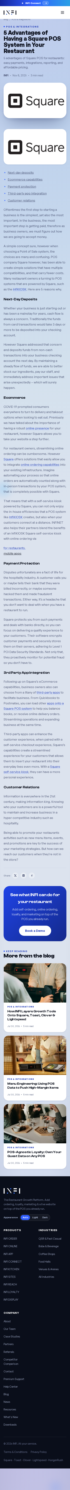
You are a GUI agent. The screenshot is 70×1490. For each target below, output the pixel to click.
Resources (10, 1409)
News (7, 1402)
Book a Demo (35, 931)
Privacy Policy (39, 1451)
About (7, 1321)
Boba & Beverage (49, 1246)
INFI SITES (10, 1276)
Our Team (10, 1329)
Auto (25, 1217)
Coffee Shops (47, 1254)
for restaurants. (14, 548)
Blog (6, 19)
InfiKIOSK (19, 289)
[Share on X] (15, 875)
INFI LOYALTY (11, 1292)
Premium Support (14, 1379)
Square (9, 459)
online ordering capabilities (40, 464)
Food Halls (45, 1261)
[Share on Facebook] (32, 875)
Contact (9, 1371)
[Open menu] (62, 12)
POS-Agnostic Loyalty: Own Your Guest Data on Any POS (34, 1154)
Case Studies (12, 1336)
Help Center (11, 1386)
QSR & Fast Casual (50, 1238)
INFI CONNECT (13, 1261)
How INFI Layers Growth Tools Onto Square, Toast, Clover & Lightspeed (31, 1015)
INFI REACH (10, 1284)
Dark (45, 1217)
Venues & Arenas (49, 1269)
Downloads (10, 1424)
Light (35, 1217)
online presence (37, 428)
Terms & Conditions (15, 1451)
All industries (46, 1276)
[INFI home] (10, 12)
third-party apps (48, 692)
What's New (11, 1417)
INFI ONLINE (10, 1246)
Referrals (9, 1352)
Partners (9, 1344)
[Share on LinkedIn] (23, 875)
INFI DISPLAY (11, 1299)
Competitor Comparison (11, 1362)
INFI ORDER (10, 1238)
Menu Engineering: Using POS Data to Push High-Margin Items (33, 1085)
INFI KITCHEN (11, 1269)
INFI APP (8, 1254)
